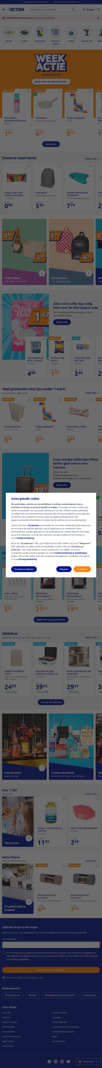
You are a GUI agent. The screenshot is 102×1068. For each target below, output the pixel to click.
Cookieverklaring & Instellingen (70, 553)
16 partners (33, 525)
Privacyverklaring (28, 559)
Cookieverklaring (25, 538)
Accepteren (82, 569)
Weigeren (64, 569)
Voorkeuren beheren (24, 569)
